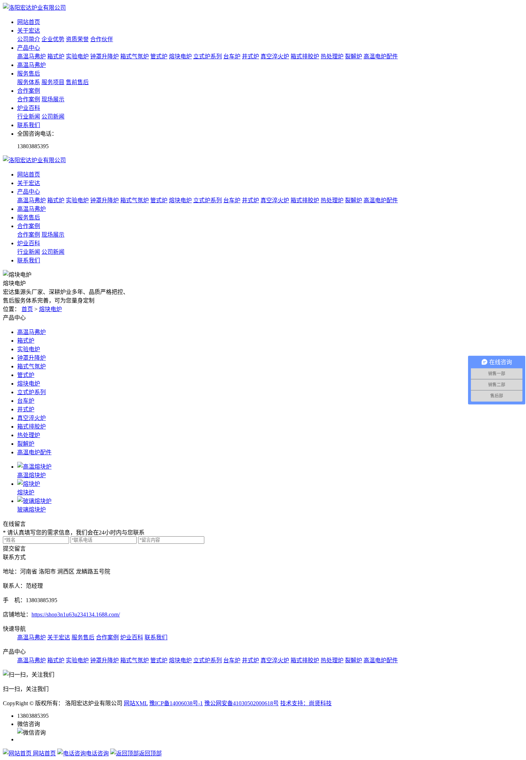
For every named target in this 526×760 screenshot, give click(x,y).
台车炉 (231, 56)
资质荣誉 (77, 39)
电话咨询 (97, 753)
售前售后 (77, 82)
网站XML (136, 703)
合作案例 (28, 91)
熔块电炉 (180, 56)
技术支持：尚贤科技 (306, 703)
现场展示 (53, 99)
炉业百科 (28, 108)
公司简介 (28, 39)
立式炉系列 (207, 56)
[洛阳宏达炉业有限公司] (34, 8)
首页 (27, 309)
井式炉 (250, 56)
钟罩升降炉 (104, 56)
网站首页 (28, 22)
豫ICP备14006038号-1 (176, 703)
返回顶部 (150, 753)
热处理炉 (332, 56)
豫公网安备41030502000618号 (241, 703)
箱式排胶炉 (305, 56)
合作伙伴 (101, 39)
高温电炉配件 (381, 56)
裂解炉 (353, 56)
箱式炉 (55, 56)
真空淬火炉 (274, 56)
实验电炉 (77, 56)
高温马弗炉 (31, 56)
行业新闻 (28, 116)
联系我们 (28, 125)
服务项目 (53, 82)
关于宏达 (28, 31)
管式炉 (158, 56)
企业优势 (53, 39)
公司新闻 (53, 116)
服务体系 (28, 82)
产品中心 (28, 48)
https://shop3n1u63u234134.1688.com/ (75, 614)
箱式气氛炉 (134, 56)
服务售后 (28, 74)
